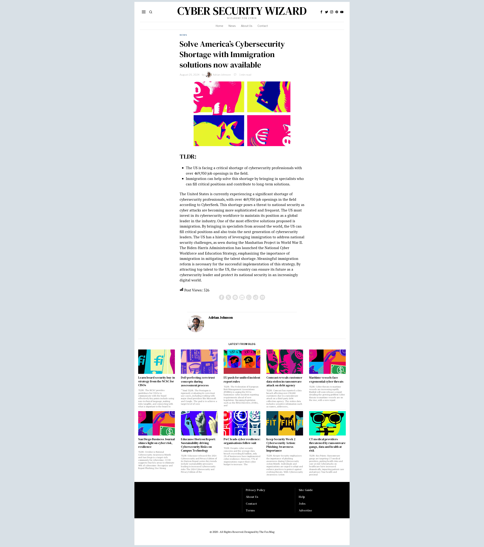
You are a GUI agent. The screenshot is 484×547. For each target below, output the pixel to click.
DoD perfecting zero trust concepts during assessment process (198, 381)
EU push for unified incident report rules (242, 379)
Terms (250, 510)
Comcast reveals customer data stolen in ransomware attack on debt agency (284, 381)
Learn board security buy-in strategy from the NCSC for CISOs (156, 381)
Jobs (302, 503)
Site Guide (306, 490)
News (183, 35)
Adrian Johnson (222, 74)
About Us (252, 497)
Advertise (305, 510)
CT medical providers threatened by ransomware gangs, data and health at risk (327, 444)
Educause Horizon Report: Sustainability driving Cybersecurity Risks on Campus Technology (198, 444)
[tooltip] (321, 12)
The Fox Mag (267, 532)
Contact (251, 503)
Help (302, 497)
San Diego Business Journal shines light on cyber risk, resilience (156, 443)
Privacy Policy (255, 490)
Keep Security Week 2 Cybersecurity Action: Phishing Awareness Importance (281, 444)
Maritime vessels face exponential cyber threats (326, 379)
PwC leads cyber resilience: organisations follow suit (242, 441)
